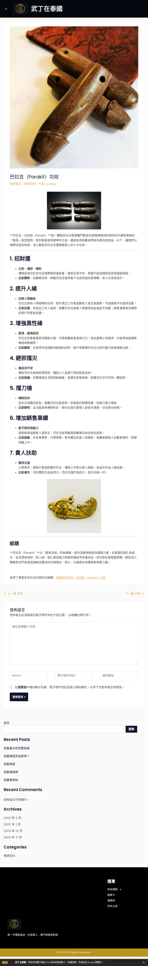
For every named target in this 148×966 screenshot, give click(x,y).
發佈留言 (15, 184)
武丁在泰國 (47, 8)
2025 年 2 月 (12, 818)
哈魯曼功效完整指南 (17, 748)
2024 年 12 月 (13, 831)
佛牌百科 (30, 184)
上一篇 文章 (13, 593)
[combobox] (64, 729)
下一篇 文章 (134, 593)
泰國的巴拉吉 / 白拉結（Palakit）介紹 (81, 577)
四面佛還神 (11, 772)
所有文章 (112, 906)
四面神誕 (9, 764)
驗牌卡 (111, 895)
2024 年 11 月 (13, 837)
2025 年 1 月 (12, 824)
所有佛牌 (112, 889)
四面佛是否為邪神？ (17, 756)
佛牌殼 (111, 900)
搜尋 (6, 723)
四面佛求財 (11, 780)
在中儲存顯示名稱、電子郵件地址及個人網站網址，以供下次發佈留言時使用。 (70, 687)
